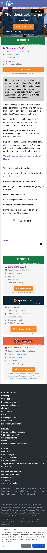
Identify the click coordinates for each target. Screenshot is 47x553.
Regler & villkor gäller (29, 34)
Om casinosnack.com (10, 474)
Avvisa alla (26, 546)
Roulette (5, 441)
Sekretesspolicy (8, 480)
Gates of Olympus (9, 455)
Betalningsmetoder (9, 418)
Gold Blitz (5, 452)
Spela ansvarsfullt (9, 483)
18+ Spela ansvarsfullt (17, 34)
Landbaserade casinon (11, 424)
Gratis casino (7, 399)
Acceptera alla (39, 546)
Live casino (6, 408)
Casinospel (6, 396)
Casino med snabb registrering (14, 444)
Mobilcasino (6, 411)
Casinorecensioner (9, 460)
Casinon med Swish (10, 405)
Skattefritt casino (8, 402)
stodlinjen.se (17, 378)
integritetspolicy (7, 541)
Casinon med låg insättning (13, 432)
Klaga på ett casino (9, 458)
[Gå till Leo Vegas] (23, 341)
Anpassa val (6, 546)
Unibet (18, 55)
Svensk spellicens (9, 438)
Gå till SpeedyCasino (22, 329)
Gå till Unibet (22, 27)
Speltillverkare (7, 421)
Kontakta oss (7, 477)
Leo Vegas (21, 354)
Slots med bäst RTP (10, 435)
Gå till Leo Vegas (22, 369)
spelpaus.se (24, 378)
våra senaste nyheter (31, 95)
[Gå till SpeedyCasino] (23, 300)
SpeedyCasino (23, 314)
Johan (41, 33)
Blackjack (5, 414)
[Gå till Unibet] (23, 41)
